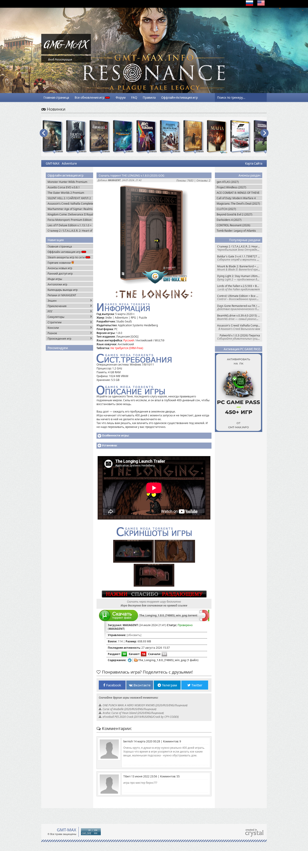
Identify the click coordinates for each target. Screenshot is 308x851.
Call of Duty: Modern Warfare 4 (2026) (236, 198)
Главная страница (56, 98)
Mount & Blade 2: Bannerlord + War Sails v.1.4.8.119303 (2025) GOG (239, 267)
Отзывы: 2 (203, 180)
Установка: (109, 445)
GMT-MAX (53, 163)
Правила (149, 98)
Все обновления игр (90, 98)
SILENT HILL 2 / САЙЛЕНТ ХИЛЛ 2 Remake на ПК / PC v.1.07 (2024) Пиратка (69, 198)
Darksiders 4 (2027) (229, 220)
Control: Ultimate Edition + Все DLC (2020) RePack (239, 297)
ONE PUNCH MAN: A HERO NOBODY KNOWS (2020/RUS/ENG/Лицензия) (145, 705)
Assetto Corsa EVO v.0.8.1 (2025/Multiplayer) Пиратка (65, 187)
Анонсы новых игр (60, 268)
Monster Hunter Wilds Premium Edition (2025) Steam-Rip (67, 182)
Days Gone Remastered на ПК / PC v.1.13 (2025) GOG (239, 307)
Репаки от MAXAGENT (62, 295)
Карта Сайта (253, 163)
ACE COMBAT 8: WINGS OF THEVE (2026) (238, 193)
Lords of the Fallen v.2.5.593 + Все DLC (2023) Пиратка (239, 287)
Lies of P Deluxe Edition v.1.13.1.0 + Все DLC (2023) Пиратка (70, 225)
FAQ (134, 98)
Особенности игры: (115, 435)
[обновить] (134, 635)
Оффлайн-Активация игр (179, 98)
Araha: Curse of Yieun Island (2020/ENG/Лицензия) (133, 713)
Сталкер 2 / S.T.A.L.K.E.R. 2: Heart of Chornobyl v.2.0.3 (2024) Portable (239, 248)
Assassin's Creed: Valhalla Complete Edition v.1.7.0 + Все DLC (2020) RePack (239, 327)
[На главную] (66, 53)
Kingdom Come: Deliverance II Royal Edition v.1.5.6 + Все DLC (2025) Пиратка (70, 214)
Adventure (69, 163)
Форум (121, 98)
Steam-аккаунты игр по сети (66, 257)
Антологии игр (57, 284)
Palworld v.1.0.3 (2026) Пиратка (239, 336)
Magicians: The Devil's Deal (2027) (238, 203)
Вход (51, 59)
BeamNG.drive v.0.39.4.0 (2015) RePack (239, 317)
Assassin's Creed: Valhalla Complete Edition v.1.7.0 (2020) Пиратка (70, 203)
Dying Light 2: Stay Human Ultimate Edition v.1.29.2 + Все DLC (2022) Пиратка (239, 277)
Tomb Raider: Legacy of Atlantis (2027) (236, 231)
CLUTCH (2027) (226, 209)
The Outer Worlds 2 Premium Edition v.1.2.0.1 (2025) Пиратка (68, 193)
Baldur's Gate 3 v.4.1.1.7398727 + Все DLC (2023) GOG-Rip (239, 257)
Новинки (55, 109)
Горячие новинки (59, 263)
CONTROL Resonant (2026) (233, 225)
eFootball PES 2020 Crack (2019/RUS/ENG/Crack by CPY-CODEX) (141, 717)
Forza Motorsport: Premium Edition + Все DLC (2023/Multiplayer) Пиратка (70, 220)
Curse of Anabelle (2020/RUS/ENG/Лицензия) (129, 709)
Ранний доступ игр (60, 273)
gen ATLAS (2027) (228, 182)
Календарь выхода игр (63, 290)
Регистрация (63, 59)
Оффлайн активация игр (64, 252)
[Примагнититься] (204, 620)
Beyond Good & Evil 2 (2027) (234, 214)
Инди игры (55, 279)
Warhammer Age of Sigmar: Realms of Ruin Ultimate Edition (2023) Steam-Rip (70, 209)
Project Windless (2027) (231, 187)
